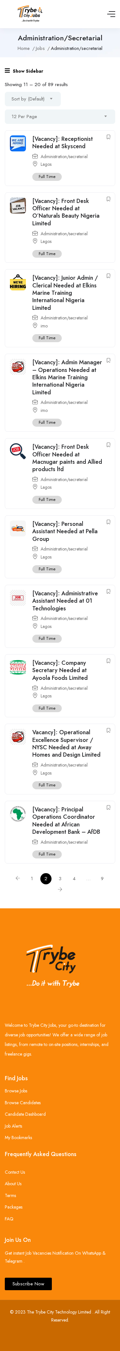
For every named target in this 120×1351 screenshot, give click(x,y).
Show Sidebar (27, 71)
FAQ (9, 1219)
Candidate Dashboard (25, 1114)
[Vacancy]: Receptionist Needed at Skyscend (62, 142)
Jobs (40, 48)
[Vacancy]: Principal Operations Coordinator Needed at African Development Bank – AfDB (66, 820)
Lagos (46, 164)
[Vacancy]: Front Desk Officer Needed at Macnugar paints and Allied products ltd (67, 458)
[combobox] (33, 99)
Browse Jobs (16, 1091)
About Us (13, 1183)
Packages (13, 1207)
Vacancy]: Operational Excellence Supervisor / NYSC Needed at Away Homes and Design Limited (66, 743)
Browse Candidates (23, 1102)
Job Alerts (13, 1126)
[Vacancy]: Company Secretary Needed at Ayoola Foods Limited (60, 670)
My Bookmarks (18, 1137)
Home (24, 48)
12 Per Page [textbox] (24, 116)
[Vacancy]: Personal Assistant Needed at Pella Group (65, 531)
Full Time (47, 176)
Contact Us (15, 1172)
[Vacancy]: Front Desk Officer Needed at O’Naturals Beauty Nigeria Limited (66, 212)
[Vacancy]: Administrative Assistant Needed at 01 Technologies (65, 601)
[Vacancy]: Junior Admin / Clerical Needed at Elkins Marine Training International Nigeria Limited (65, 293)
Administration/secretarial (64, 156)
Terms (10, 1195)
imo (44, 326)
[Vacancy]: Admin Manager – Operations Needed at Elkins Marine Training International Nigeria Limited (67, 377)
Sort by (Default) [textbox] (28, 98)
